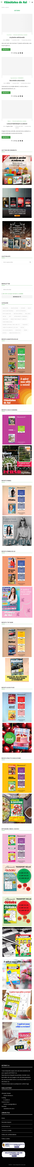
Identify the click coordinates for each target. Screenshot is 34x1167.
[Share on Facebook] (11, 53)
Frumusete (25, 324)
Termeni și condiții (6, 1130)
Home (3, 7)
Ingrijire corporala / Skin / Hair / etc (11, 324)
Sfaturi (4, 316)
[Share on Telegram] (20, 53)
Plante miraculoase (7, 321)
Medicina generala (18, 313)
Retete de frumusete (21, 310)
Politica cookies (6, 1138)
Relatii (29, 308)
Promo (25, 330)
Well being (27, 313)
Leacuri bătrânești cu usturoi (17, 124)
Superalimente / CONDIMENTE (20, 316)
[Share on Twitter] (13, 53)
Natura (22, 327)
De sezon (23, 308)
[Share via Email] (22, 53)
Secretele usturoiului (17, 80)
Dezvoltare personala (8, 310)
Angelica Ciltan (9, 126)
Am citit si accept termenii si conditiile (13, 293)
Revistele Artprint (6, 1122)
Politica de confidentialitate (9, 1134)
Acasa (3, 1118)
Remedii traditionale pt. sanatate (19, 319)
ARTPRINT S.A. (13, 1073)
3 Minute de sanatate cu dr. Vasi (10, 327)
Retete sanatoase (7, 313)
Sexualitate (5, 308)
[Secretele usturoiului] (17, 67)
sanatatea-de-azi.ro (9, 1108)
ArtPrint (7, 40)
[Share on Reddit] (18, 53)
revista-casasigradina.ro (10, 1104)
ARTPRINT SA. (5, 1081)
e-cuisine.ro (7, 1100)
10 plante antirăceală (17, 37)
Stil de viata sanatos (8, 330)
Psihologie (5, 319)
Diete (10, 316)
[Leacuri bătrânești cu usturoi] (17, 110)
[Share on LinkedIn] (16, 53)
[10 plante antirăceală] (17, 24)
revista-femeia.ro (8, 1095)
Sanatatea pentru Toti (14, 332)
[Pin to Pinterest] (14, 53)
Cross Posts (18, 330)
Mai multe (5, 49)
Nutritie (4, 332)
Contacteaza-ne (6, 1126)
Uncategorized (14, 308)
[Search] (29, 2)
